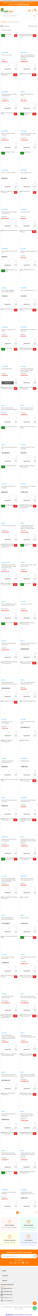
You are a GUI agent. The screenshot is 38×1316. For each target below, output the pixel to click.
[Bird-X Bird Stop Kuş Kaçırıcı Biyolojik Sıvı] (9, 1101)
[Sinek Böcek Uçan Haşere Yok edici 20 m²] (28, 316)
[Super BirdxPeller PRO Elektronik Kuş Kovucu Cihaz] (9, 669)
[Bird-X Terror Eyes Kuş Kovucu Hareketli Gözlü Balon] (9, 395)
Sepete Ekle (8, 69)
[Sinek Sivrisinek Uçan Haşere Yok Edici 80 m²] (9, 199)
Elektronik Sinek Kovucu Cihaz (27, 95)
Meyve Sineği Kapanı (7, 368)
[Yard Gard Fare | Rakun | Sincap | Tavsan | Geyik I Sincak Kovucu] (28, 1101)
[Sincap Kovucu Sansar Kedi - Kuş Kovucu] (9, 630)
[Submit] (35, 1256)
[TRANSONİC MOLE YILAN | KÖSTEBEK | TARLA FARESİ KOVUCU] (28, 826)
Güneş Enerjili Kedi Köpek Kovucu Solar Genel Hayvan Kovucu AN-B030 (9, 880)
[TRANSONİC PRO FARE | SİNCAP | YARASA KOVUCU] (9, 1140)
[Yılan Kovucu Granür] (28, 591)
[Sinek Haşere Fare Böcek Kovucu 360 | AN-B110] (9, 277)
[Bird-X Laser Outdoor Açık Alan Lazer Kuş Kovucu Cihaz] (28, 983)
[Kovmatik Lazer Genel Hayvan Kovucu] (9, 983)
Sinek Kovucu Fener (7, 55)
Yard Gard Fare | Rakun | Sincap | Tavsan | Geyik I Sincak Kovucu (27, 1115)
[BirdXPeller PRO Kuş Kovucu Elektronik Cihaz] (28, 630)
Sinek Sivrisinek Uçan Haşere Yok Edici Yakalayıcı (28, 134)
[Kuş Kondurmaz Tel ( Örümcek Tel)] (9, 709)
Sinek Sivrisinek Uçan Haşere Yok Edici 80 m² (9, 212)
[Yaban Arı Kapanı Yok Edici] (9, 159)
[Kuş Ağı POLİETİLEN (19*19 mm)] (28, 709)
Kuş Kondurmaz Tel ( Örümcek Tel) (7, 722)
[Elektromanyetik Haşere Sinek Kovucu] (28, 238)
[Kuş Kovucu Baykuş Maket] (9, 512)
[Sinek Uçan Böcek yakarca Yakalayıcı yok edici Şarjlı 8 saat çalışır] (28, 42)
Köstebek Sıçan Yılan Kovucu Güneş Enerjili (9, 840)
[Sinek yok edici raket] (28, 159)
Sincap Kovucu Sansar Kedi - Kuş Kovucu (9, 644)
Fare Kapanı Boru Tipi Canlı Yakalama (9, 1193)
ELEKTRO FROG (6, 562)
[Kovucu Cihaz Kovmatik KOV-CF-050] (9, 944)
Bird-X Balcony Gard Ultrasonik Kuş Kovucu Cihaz (28, 1036)
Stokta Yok (8, 382)
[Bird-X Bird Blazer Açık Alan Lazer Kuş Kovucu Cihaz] (9, 591)
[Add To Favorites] (15, 69)
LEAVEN (23, 91)
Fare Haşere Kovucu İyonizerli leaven (28, 957)
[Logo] (7, 10)
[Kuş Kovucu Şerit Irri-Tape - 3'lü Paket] (28, 434)
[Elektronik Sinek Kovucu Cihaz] (28, 81)
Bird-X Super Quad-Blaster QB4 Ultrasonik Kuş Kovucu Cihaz (28, 1076)
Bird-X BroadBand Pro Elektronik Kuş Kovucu (8, 918)
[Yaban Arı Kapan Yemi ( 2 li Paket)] (9, 316)
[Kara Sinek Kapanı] (28, 199)
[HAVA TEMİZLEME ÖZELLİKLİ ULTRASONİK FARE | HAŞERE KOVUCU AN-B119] (9, 1022)
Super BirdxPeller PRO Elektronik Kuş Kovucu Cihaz (9, 683)
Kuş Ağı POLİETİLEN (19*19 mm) (28, 722)
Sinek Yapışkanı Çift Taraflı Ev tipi (9, 251)
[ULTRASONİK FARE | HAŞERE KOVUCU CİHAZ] (28, 1179)
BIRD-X (3, 405)
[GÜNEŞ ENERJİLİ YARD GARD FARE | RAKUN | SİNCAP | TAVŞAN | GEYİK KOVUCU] (28, 512)
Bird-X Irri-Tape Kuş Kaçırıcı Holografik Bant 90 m (28, 683)
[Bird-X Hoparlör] (28, 905)
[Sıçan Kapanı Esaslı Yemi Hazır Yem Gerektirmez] (28, 865)
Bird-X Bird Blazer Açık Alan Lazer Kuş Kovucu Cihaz (9, 604)
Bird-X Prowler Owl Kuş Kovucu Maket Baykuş (27, 408)
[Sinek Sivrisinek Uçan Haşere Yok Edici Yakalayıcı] (28, 120)
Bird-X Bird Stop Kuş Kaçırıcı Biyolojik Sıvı (9, 1114)
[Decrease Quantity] (16, 66)
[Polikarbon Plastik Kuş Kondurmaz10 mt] (9, 748)
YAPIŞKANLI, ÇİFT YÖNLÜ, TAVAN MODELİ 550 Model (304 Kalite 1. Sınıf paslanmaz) (9, 566)
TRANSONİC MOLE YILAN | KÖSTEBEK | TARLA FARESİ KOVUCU (28, 841)
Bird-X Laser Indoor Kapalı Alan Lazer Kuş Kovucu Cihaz (9, 1075)
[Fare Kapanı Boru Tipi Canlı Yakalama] (9, 1179)
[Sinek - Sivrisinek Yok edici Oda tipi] (9, 120)
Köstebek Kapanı (25, 761)
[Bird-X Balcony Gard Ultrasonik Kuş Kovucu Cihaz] (28, 1022)
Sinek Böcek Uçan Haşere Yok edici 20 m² (28, 330)
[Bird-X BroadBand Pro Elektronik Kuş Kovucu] (9, 905)
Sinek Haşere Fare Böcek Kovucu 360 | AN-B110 (8, 291)
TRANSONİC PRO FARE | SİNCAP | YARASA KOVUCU (9, 1153)
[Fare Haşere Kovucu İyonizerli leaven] (28, 944)
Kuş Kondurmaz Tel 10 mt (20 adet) (8, 487)
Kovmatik (23, 248)
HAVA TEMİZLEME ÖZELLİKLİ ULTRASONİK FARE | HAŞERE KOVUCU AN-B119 (8, 1037)
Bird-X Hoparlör (25, 917)
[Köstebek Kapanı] (28, 748)
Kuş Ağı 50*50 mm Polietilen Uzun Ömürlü (28, 487)
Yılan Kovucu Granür (26, 604)
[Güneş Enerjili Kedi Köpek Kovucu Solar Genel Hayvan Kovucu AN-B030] (9, 865)
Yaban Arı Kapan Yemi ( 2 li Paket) (9, 330)
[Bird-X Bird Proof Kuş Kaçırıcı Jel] (9, 434)
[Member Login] (32, 10)
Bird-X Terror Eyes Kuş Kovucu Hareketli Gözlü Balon (9, 408)
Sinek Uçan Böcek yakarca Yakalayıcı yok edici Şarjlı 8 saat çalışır (27, 56)
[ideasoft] (9, 1315)
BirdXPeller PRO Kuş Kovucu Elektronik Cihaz (28, 644)
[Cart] (36, 10)
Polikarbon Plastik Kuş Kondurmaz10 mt (8, 761)
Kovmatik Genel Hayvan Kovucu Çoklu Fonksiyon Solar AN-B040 (27, 370)
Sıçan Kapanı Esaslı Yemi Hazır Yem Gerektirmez (27, 879)
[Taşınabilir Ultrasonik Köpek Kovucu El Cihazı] (28, 787)
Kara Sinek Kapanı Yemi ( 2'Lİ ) (28, 291)
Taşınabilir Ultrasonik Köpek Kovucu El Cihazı (28, 800)
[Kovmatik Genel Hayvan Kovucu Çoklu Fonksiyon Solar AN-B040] (28, 356)
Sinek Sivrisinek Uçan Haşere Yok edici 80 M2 (9, 95)
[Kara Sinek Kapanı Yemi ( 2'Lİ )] (28, 277)
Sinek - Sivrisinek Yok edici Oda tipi (8, 134)
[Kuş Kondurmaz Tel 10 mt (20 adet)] (9, 473)
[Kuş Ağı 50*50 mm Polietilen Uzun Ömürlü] (28, 473)
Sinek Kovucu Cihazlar (13, 22)
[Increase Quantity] (16, 64)
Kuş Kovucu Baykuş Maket (9, 525)
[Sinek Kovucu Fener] (9, 42)
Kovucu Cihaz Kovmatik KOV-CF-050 (8, 957)
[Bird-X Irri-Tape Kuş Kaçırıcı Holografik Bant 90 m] (28, 669)
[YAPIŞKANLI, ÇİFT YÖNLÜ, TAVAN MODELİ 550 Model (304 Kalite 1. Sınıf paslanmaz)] (9, 552)
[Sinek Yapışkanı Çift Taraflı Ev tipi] (9, 238)
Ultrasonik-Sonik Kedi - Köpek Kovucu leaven (28, 565)
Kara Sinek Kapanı (25, 212)
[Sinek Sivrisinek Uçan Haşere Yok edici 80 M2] (9, 81)
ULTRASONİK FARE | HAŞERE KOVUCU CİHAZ (27, 1193)
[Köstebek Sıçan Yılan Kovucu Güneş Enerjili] (9, 826)
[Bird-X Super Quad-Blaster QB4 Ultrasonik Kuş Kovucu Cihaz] (28, 1061)
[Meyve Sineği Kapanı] (9, 356)
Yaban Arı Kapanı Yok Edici (9, 172)
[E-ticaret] (18, 1314)
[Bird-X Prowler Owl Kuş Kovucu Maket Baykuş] (28, 395)
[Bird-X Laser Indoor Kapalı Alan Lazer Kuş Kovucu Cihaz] (9, 1061)
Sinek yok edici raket (26, 172)
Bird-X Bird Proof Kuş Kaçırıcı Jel (9, 447)
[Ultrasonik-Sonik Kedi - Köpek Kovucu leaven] (28, 552)
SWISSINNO (5, 52)
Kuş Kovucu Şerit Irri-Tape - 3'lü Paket (28, 447)
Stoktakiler (6, 26)
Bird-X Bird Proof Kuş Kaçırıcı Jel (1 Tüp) (9, 800)
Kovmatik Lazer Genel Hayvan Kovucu (7, 996)
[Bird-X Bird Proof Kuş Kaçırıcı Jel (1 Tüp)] (9, 787)
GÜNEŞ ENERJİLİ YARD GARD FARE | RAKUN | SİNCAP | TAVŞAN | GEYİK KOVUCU (27, 527)
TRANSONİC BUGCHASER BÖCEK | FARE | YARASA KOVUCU (28, 1154)
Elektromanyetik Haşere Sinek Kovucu (28, 251)
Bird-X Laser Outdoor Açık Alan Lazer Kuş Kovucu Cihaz (28, 996)
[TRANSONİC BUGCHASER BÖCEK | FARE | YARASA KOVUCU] (28, 1140)
